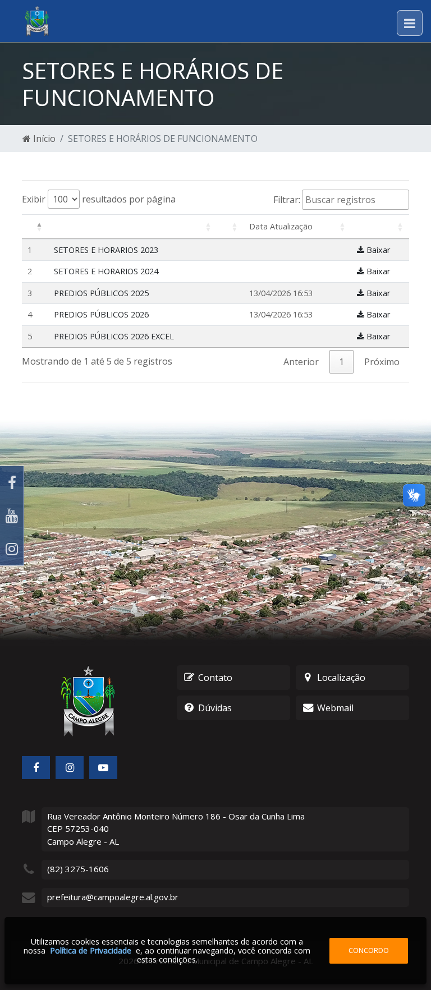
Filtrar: (286, 200)
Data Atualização (281, 226)
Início (43, 138)
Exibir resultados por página (99, 199)
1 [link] (341, 362)
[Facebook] (12, 482)
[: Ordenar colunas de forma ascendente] (132, 226)
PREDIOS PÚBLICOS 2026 (101, 314)
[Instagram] (12, 548)
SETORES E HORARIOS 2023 (106, 250)
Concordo (369, 950)
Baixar (377, 250)
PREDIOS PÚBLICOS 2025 (101, 293)
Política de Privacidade (90, 950)
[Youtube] (12, 515)
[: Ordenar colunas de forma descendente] (35, 226)
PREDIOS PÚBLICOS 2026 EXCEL (114, 336)
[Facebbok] (36, 767)
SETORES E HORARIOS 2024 (106, 271)
